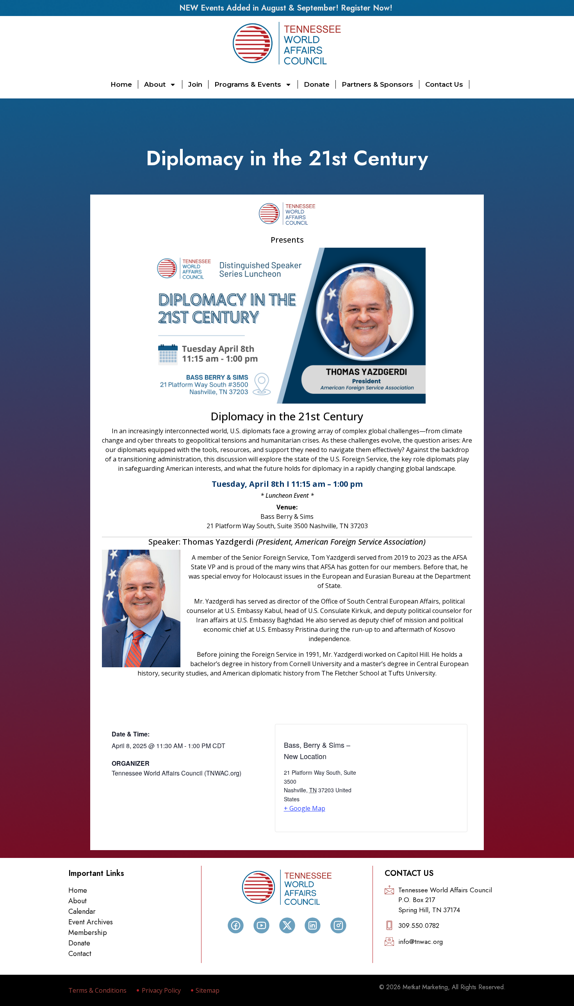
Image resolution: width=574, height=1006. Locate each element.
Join (195, 84)
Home (121, 84)
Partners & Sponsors (377, 84)
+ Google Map (304, 808)
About (155, 84)
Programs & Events (247, 84)
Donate (317, 84)
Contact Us (444, 84)
